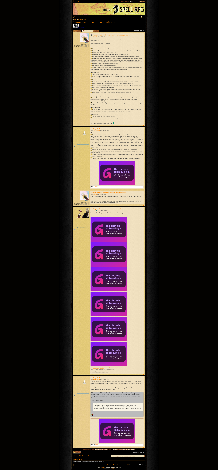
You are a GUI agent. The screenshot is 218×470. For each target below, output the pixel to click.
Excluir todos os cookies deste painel (121, 464)
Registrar (80, 19)
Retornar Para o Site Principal (76, 1)
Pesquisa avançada (125, 1)
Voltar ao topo (143, 125)
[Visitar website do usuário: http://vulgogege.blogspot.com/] (74, 146)
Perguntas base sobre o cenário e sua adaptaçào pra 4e (94, 22)
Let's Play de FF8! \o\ (95, 367)
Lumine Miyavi (96, 210)
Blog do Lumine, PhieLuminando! (97, 368)
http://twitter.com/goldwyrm (83, 143)
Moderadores (81, 27)
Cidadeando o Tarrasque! (117, 367)
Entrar (85, 19)
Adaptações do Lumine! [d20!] (105, 367)
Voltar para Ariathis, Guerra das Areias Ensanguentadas (85, 455)
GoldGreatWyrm (96, 130)
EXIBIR (96, 186)
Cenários (92, 17)
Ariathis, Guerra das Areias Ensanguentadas (104, 17)
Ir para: (108, 455)
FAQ (75, 19)
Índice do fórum (77, 17)
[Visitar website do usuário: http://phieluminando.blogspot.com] (74, 229)
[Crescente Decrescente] (130, 449)
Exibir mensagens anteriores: (89, 449)
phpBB (103, 467)
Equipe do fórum (109, 464)
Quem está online (77, 459)
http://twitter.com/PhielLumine (82, 227)
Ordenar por (110, 449)
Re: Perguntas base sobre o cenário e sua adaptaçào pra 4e (108, 129)
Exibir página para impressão (141, 17)
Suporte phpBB (112, 468)
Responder (75, 30)
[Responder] (77, 452)
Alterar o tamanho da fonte (144, 17)
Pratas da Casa (85, 17)
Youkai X (95, 36)
